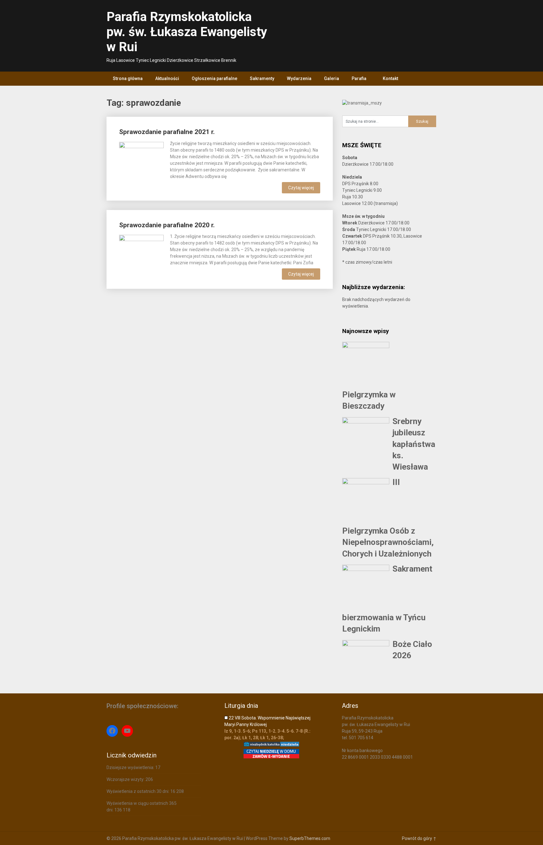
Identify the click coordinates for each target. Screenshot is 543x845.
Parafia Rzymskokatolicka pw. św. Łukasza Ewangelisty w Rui (187, 31)
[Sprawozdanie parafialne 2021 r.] (141, 163)
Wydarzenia (299, 78)
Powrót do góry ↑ (419, 838)
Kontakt (390, 78)
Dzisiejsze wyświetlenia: (131, 767)
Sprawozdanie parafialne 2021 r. (167, 132)
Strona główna (128, 78)
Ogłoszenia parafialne (214, 78)
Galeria (331, 78)
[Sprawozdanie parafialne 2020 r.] (141, 256)
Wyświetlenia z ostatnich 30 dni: (138, 791)
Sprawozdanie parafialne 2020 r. (167, 225)
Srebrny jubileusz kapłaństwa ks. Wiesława (413, 444)
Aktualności (167, 78)
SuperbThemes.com (309, 838)
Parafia (359, 78)
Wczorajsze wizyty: (126, 779)
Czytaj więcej (301, 187)
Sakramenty (262, 78)
